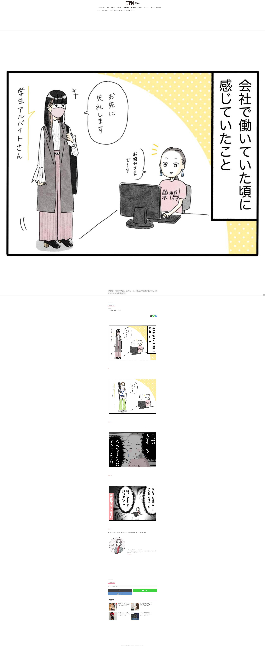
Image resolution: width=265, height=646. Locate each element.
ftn (264, 294)
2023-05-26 (110, 302)
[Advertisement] (132, 21)
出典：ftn (110, 422)
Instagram (129, 554)
